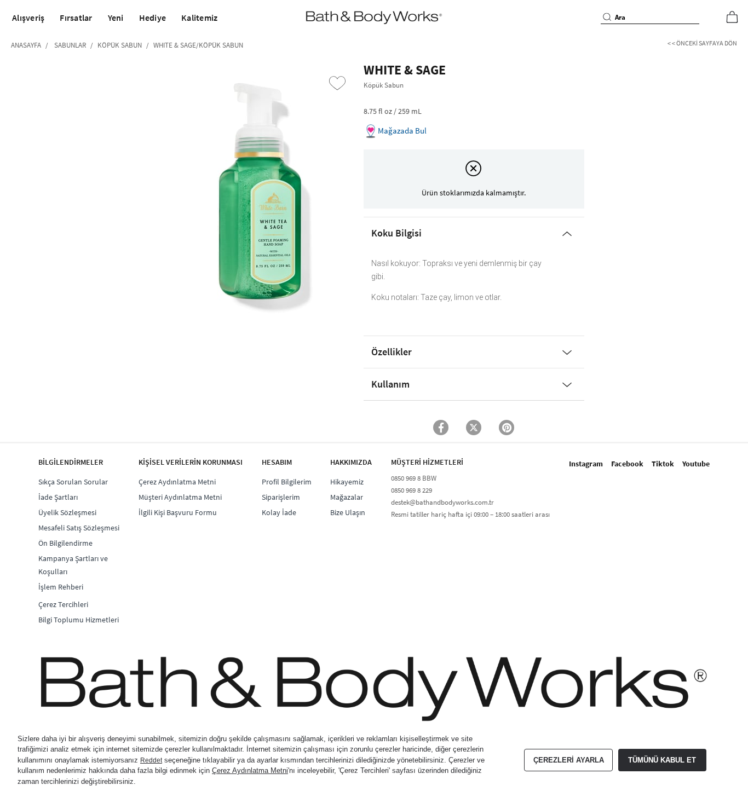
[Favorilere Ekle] (337, 83)
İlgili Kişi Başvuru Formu (178, 512)
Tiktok (663, 464)
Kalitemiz (199, 17)
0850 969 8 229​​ (411, 490)
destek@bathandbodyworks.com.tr (442, 502)
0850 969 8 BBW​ (413, 478)
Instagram (586, 464)
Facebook (627, 464)
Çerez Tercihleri (63, 604)
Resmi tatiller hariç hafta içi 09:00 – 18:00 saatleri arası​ (470, 514)
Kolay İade (279, 512)
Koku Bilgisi (396, 233)
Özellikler (391, 351)
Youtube (696, 464)
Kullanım (390, 384)
